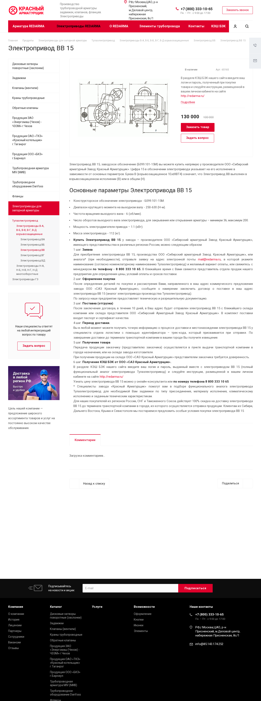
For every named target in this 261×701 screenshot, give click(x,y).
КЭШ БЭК (218, 26)
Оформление (143, 613)
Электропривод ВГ (32, 255)
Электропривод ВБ (32, 244)
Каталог (56, 607)
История (13, 619)
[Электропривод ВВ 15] (124, 107)
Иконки (138, 625)
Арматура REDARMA (29, 26)
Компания (15, 607)
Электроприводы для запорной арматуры (26, 208)
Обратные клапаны (25, 108)
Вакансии (14, 642)
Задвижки (19, 78)
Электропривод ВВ (32, 249)
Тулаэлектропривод (25, 220)
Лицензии (15, 625)
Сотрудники (16, 636)
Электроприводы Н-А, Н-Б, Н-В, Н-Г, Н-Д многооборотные (30, 269)
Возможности (144, 607)
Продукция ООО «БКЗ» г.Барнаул (27, 156)
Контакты (196, 26)
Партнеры (14, 631)
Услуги (97, 607)
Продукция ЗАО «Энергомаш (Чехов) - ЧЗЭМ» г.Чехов (27, 122)
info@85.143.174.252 (209, 644)
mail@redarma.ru (209, 259)
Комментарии (85, 440)
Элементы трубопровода (159, 26)
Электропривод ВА (32, 239)
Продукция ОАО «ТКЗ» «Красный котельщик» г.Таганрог (27, 140)
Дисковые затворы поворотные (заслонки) (28, 66)
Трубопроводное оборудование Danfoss (27, 184)
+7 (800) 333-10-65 (196, 9)
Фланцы (17, 196)
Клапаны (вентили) (25, 88)
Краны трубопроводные (28, 98)
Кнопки (139, 619)
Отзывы (13, 648)
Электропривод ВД (32, 260)
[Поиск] (247, 26)
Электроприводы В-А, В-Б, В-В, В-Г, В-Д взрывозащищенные (30, 230)
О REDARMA (119, 26)
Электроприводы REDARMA (79, 26)
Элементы (141, 631)
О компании (16, 613)
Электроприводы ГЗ (25, 279)
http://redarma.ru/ (193, 96)
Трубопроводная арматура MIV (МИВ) (30, 170)
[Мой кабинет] (235, 26)
